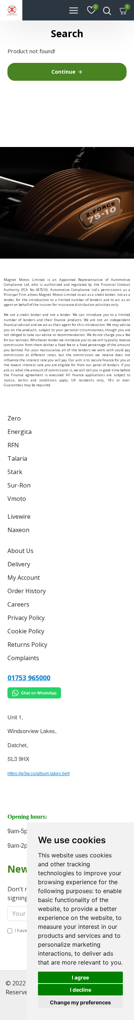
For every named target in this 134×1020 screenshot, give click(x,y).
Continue (63, 71)
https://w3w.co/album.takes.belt (38, 773)
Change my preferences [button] (80, 1002)
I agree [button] (80, 977)
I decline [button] (80, 990)
